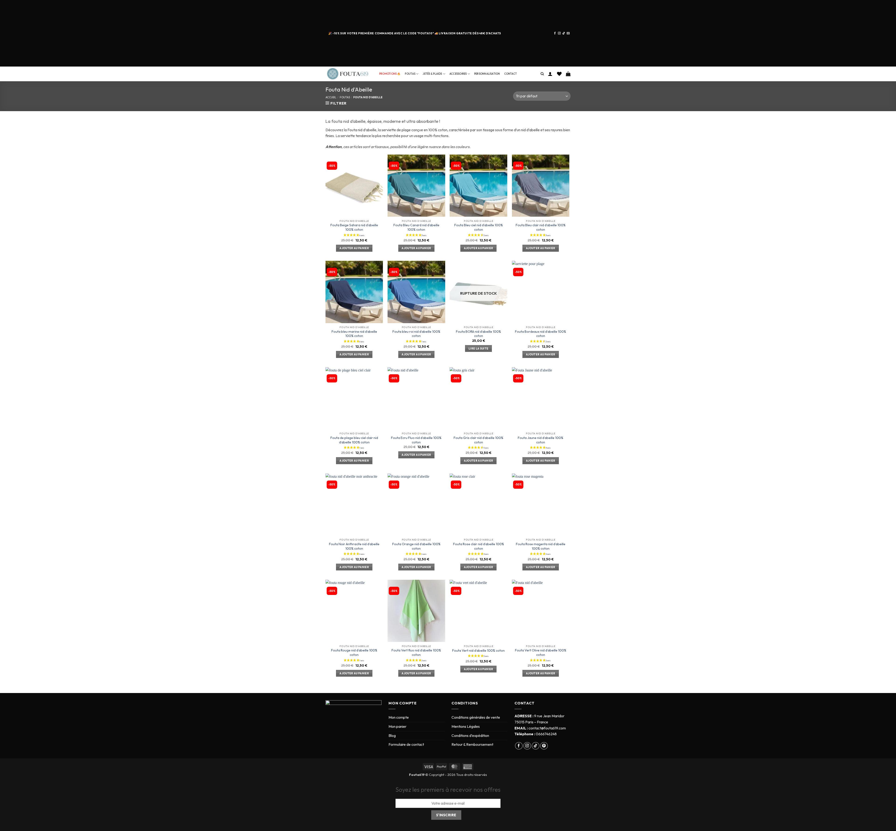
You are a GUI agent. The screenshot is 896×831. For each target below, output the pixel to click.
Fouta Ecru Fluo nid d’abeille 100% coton (416, 440)
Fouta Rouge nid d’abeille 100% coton (354, 652)
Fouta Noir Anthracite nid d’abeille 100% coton (354, 546)
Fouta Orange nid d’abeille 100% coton (416, 546)
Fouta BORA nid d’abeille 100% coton (478, 333)
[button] (550, 74)
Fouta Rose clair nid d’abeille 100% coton (478, 546)
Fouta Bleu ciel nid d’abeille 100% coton (478, 227)
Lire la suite (479, 348)
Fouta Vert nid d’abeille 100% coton (478, 650)
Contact (510, 73)
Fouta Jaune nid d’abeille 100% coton (540, 440)
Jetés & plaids (432, 73)
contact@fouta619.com (547, 728)
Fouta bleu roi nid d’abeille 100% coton (416, 333)
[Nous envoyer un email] (568, 33)
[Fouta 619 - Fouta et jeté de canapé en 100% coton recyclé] (349, 73)
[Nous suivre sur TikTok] (563, 33)
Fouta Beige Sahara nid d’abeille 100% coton (354, 227)
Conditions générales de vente (476, 717)
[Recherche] (542, 74)
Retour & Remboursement (472, 744)
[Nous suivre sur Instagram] (559, 33)
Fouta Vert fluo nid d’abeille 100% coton (416, 652)
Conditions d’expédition (470, 735)
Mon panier (397, 726)
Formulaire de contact (406, 744)
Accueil (331, 97)
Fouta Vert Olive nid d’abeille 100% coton (540, 652)
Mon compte (398, 717)
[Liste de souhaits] (559, 74)
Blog (392, 735)
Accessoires (458, 73)
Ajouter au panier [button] (354, 248)
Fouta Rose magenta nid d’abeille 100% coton (540, 546)
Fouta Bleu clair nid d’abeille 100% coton (541, 227)
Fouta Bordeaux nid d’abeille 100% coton (540, 333)
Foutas (410, 73)
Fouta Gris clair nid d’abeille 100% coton (478, 440)
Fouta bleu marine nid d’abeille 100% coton (354, 333)
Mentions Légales (466, 726)
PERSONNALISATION (487, 73)
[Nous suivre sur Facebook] (554, 33)
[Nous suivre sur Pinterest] (544, 746)
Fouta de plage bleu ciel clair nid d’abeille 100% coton (354, 440)
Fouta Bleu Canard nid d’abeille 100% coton (416, 227)
